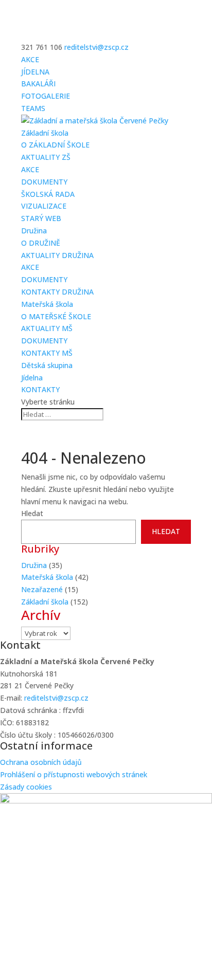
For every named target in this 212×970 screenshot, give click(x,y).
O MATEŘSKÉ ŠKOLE (56, 316)
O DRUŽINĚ (40, 243)
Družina (34, 230)
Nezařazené (42, 589)
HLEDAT (166, 531)
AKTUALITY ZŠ (45, 157)
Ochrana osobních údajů (41, 762)
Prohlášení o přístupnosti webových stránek (73, 774)
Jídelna (32, 377)
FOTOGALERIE (45, 96)
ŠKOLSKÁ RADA (48, 194)
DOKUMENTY (44, 182)
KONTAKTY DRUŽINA (57, 292)
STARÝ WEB (41, 218)
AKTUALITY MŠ (47, 328)
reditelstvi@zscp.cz (56, 698)
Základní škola (44, 133)
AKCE (30, 59)
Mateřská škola (47, 304)
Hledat (32, 513)
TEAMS (33, 108)
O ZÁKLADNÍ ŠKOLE (55, 145)
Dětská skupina (47, 365)
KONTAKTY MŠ (47, 353)
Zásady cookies (26, 787)
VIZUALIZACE (43, 206)
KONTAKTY (40, 389)
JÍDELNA (35, 72)
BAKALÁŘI (38, 83)
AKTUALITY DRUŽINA (57, 255)
